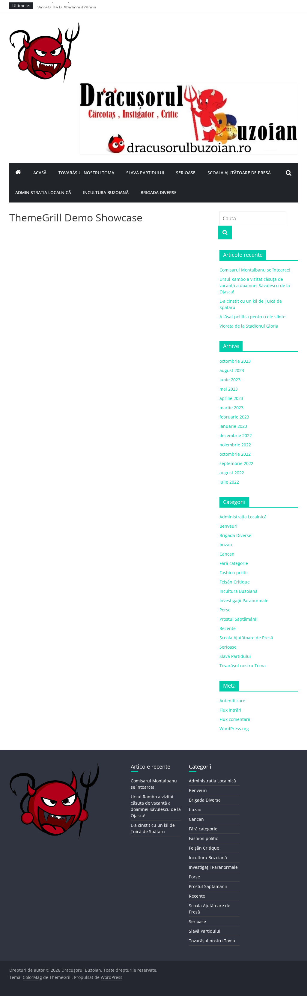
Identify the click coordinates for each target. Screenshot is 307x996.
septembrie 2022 (236, 463)
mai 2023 (228, 389)
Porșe (225, 610)
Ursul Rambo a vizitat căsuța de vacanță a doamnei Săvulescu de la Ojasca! (254, 285)
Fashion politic (234, 572)
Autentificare (232, 701)
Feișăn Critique (234, 582)
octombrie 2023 (235, 361)
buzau (225, 545)
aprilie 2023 (231, 398)
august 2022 (231, 473)
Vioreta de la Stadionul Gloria (248, 326)
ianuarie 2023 (233, 426)
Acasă (39, 173)
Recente (227, 628)
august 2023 (231, 370)
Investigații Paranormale (243, 600)
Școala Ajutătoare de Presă (239, 173)
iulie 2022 (229, 482)
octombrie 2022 (235, 454)
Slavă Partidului (145, 173)
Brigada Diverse (159, 192)
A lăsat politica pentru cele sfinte (70, 5)
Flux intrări (230, 710)
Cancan (226, 554)
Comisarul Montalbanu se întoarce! (254, 270)
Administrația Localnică (43, 192)
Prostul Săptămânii (238, 619)
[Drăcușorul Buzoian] (18, 173)
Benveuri (228, 526)
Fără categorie (233, 563)
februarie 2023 (234, 417)
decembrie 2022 (235, 435)
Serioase (185, 173)
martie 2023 (231, 407)
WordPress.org (234, 728)
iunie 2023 (229, 379)
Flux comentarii (234, 719)
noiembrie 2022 (235, 445)
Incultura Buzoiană (106, 192)
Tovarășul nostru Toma (86, 173)
